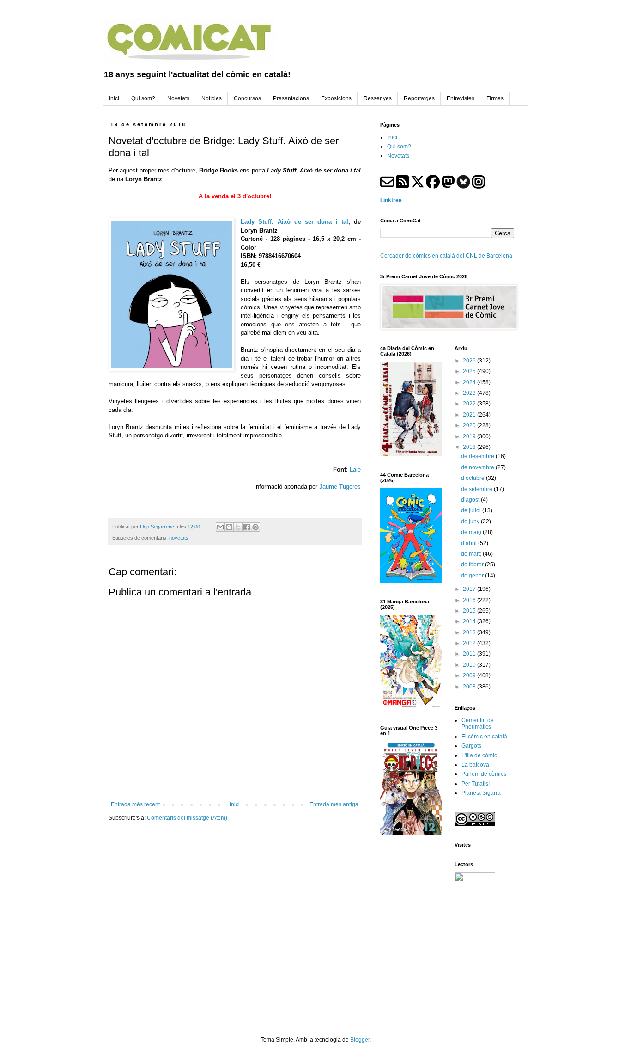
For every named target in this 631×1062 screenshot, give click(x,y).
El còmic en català (484, 736)
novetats (178, 537)
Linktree (391, 200)
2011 (470, 654)
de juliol (471, 510)
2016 (470, 600)
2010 (470, 665)
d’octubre (473, 478)
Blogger (360, 1040)
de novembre (478, 467)
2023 (470, 393)
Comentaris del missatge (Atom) (187, 818)
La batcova (475, 764)
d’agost (471, 500)
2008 (470, 686)
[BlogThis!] (229, 527)
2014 (470, 621)
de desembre (478, 456)
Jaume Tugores (340, 486)
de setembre (477, 489)
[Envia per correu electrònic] (220, 527)
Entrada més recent (135, 804)
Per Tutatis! (475, 783)
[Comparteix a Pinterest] (255, 527)
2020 (470, 425)
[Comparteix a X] (238, 527)
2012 (470, 643)
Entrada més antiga (333, 804)
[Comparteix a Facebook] (246, 527)
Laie (355, 469)
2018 (470, 447)
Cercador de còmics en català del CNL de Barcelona (446, 255)
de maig (472, 532)
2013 (470, 632)
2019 (470, 436)
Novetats (398, 156)
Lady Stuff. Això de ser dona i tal (294, 221)
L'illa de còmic (479, 755)
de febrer (473, 564)
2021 (470, 414)
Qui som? (399, 146)
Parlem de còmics (483, 774)
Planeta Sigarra (481, 793)
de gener (473, 575)
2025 (470, 371)
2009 (470, 675)
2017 (470, 589)
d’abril (469, 543)
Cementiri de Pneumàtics (477, 723)
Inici (235, 804)
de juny (471, 521)
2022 (470, 403)
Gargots (471, 746)
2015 (470, 611)
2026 (470, 360)
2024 (470, 382)
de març (472, 554)
